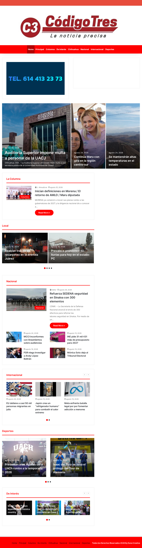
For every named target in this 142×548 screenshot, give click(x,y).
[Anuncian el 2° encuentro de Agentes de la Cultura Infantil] (77, 508)
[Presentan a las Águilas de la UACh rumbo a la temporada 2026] (24, 457)
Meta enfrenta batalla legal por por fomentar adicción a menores (76, 406)
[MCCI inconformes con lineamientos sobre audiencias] (14, 337)
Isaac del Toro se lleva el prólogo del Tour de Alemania (69, 468)
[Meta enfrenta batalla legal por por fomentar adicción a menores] (77, 389)
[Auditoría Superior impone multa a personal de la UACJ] (36, 136)
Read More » (44, 212)
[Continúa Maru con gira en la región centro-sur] (88, 136)
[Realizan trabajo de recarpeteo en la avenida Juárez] (25, 248)
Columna (50, 49)
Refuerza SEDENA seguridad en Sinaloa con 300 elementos (69, 297)
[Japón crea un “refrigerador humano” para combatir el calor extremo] (48, 389)
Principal (40, 49)
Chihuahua (73, 49)
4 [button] (51, 268)
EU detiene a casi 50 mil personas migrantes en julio (19, 406)
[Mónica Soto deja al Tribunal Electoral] (57, 353)
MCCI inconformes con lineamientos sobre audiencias (34, 339)
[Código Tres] (71, 25)
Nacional (85, 49)
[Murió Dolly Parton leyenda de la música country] (19, 508)
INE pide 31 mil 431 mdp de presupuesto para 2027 (78, 339)
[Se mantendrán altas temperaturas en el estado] (123, 136)
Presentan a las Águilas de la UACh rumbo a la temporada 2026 (24, 468)
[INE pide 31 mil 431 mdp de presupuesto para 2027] (57, 337)
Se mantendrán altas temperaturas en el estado (122, 160)
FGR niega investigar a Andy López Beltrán (34, 355)
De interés (61, 49)
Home (31, 49)
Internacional (97, 49)
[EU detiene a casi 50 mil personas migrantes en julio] (19, 389)
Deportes (109, 49)
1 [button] (45, 268)
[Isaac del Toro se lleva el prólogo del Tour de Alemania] (72, 457)
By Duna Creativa (132, 543)
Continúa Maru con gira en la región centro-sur (86, 160)
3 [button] (49, 268)
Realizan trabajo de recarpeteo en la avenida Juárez (21, 254)
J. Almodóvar (42, 187)
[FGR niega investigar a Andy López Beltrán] (14, 353)
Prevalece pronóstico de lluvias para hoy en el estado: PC (70, 254)
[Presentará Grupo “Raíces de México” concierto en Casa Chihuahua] (48, 508)
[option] (71, 136)
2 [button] (47, 268)
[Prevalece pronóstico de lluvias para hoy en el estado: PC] (71, 248)
